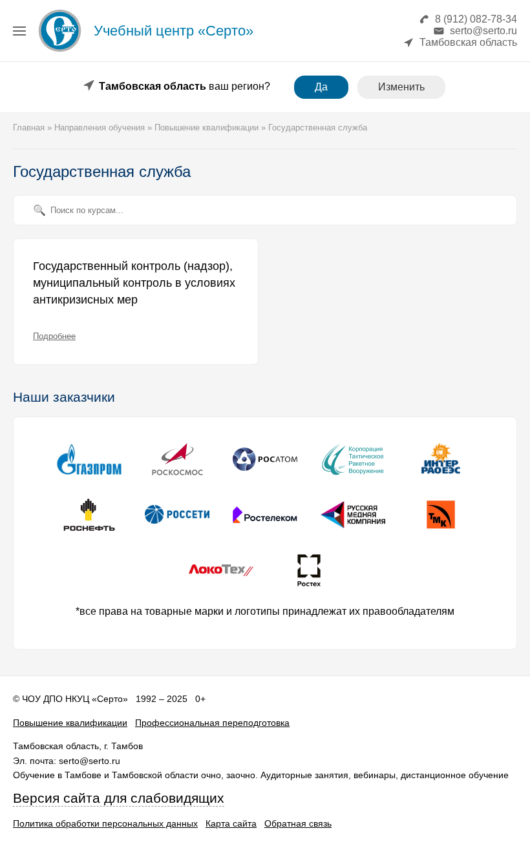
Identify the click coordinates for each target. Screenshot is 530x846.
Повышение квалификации (70, 722)
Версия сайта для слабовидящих (118, 798)
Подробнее (54, 336)
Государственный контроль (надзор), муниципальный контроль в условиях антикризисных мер (134, 282)
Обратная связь (298, 823)
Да (321, 86)
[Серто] (60, 51)
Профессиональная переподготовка (212, 722)
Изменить (401, 86)
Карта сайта (231, 823)
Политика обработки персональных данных (105, 823)
